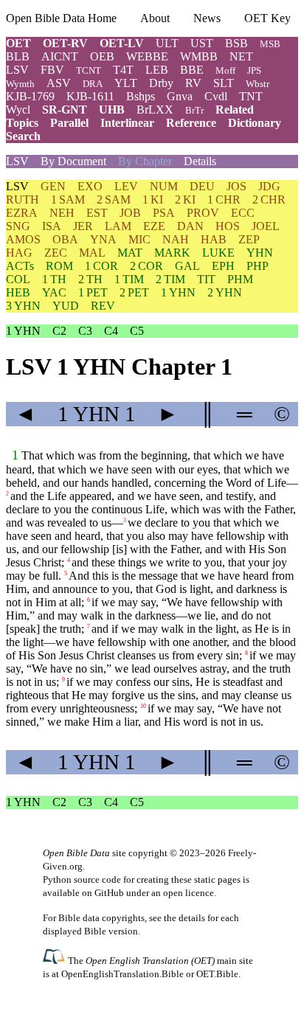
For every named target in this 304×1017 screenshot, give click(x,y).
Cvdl (215, 96)
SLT (223, 83)
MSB (270, 43)
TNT (251, 96)
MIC (139, 239)
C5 (137, 330)
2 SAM (114, 199)
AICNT (59, 56)
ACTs (20, 266)
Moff (225, 70)
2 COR (146, 266)
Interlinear (127, 123)
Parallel (69, 123)
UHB (112, 109)
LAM (118, 226)
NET (241, 56)
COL (18, 279)
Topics (22, 123)
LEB (156, 69)
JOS (236, 186)
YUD (65, 305)
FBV (52, 69)
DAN (190, 226)
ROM (59, 266)
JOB (130, 212)
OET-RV (65, 43)
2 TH (90, 279)
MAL (92, 252)
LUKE (218, 252)
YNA (103, 239)
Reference (191, 123)
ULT (167, 43)
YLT (125, 83)
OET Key (267, 18)
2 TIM (170, 279)
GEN (53, 186)
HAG (19, 252)
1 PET (93, 292)
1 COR (101, 266)
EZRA (22, 212)
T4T (123, 69)
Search (23, 136)
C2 (59, 330)
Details (200, 161)
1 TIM (129, 279)
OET (18, 43)
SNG (18, 226)
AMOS (23, 239)
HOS (227, 226)
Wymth (20, 83)
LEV (126, 186)
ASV (58, 83)
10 (143, 706)
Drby (161, 83)
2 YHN (224, 292)
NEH (62, 212)
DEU (202, 186)
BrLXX (155, 109)
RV (193, 83)
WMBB (199, 56)
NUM (164, 186)
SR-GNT (64, 109)
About (155, 18)
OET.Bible (217, 973)
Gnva (180, 96)
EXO (90, 186)
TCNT (88, 70)
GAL (187, 266)
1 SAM (68, 199)
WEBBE (147, 56)
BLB (18, 56)
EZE (154, 226)
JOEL (266, 226)
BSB (236, 43)
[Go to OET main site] (55, 960)
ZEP (249, 239)
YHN (259, 252)
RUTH (22, 199)
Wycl (18, 109)
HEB (18, 292)
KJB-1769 (30, 96)
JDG (269, 186)
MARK (172, 252)
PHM (240, 279)
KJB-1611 (90, 96)
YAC (54, 292)
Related (234, 109)
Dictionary (254, 123)
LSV (17, 69)
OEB (102, 56)
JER (83, 226)
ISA (51, 226)
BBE (192, 69)
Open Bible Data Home (61, 18)
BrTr (194, 110)
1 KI (152, 199)
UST (201, 43)
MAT (129, 252)
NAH (175, 239)
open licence (188, 892)
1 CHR (224, 199)
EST (97, 212)
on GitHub (103, 892)
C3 (85, 330)
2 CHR (269, 199)
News (207, 18)
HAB (214, 239)
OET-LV (122, 43)
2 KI (185, 199)
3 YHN (23, 305)
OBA (65, 239)
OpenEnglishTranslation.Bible (122, 973)
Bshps (140, 96)
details (192, 917)
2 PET (134, 292)
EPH (223, 266)
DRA (93, 83)
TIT (206, 279)
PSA (164, 212)
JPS (254, 70)
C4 (111, 330)
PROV (203, 212)
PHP (257, 266)
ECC (243, 212)
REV (103, 305)
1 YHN (178, 292)
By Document (73, 161)
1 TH (54, 279)
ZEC (55, 252)
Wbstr (257, 83)
